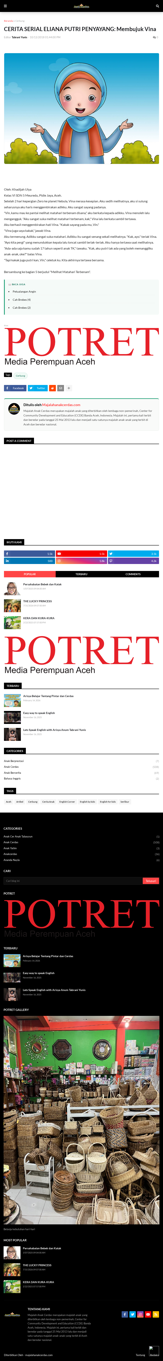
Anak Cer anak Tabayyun (82, 836)
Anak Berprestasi (81, 761)
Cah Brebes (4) (22, 299)
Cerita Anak (48, 801)
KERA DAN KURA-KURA (38, 618)
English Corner (67, 801)
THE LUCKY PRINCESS (37, 601)
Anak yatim (82, 848)
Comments (133, 574)
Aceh (8, 801)
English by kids (87, 801)
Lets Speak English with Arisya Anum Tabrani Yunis (54, 729)
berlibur (125, 801)
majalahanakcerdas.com (39, 1355)
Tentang (140, 1355)
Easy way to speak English (39, 713)
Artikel (19, 801)
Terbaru (81, 574)
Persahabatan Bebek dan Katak (42, 584)
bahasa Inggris (81, 778)
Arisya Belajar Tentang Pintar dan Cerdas (48, 696)
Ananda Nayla (82, 860)
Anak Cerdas (81, 767)
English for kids (108, 801)
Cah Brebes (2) (22, 307)
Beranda (8, 20)
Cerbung (19, 20)
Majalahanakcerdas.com (61, 404)
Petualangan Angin (24, 291)
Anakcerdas (82, 854)
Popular (30, 574)
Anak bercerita (81, 772)
